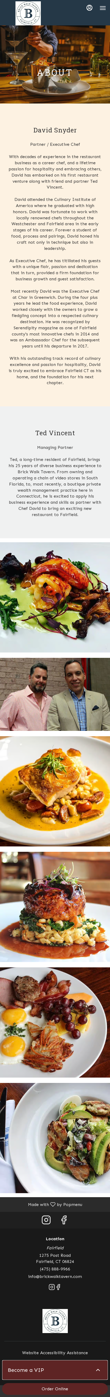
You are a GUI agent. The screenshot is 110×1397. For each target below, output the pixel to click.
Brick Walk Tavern (55, 1321)
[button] (55, 597)
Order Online (55, 1388)
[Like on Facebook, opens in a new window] (64, 1221)
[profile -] (89, 8)
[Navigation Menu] (103, 8)
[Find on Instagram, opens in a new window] (46, 1221)
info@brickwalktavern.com (55, 1276)
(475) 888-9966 (55, 1269)
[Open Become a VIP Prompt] (98, 1370)
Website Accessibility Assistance (55, 1352)
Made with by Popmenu (43, 1204)
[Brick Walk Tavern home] (28, 13)
